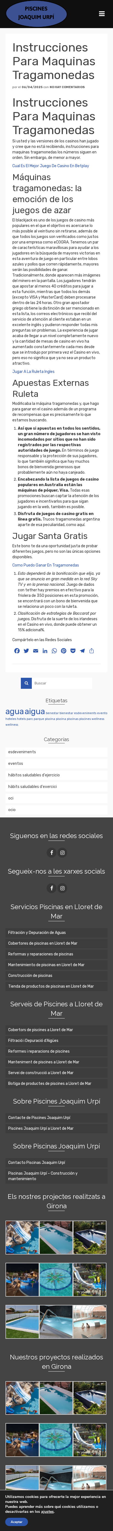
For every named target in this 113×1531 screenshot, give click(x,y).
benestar (52, 713)
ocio (12, 809)
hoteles (10, 719)
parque (39, 719)
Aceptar (16, 1522)
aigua (35, 711)
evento (102, 713)
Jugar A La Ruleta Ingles (33, 371)
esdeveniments (85, 713)
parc (30, 719)
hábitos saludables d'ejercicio (34, 775)
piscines (85, 719)
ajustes (47, 1511)
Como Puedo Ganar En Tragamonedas (45, 565)
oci (10, 798)
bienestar (66, 713)
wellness (98, 719)
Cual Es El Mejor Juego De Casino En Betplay (50, 166)
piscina (50, 719)
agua (14, 711)
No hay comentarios (67, 87)
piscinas (72, 719)
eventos (15, 763)
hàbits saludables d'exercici (32, 786)
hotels (21, 719)
